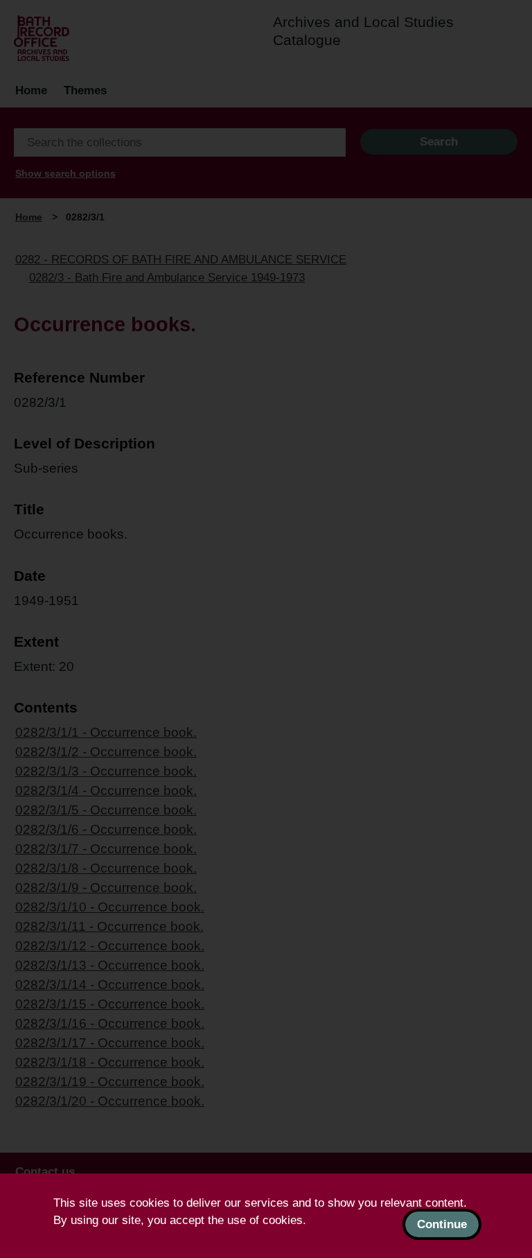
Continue (442, 1224)
